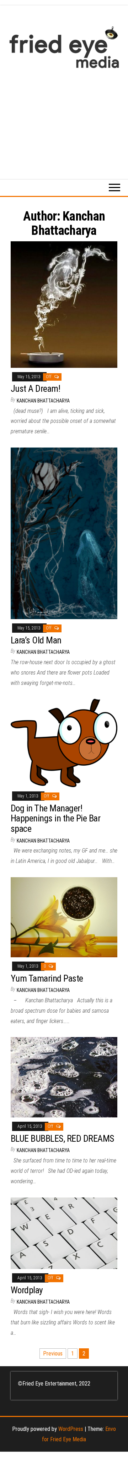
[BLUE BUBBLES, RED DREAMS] (64, 1076)
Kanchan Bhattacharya (43, 401)
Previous (53, 1353)
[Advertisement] (64, 120)
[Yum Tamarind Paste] (64, 916)
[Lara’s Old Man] (64, 532)
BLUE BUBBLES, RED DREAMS (62, 1138)
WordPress (70, 1429)
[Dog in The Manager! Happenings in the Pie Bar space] (64, 742)
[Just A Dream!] (64, 304)
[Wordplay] (64, 1232)
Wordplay (27, 1290)
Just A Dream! (35, 388)
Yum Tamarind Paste (47, 978)
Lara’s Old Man (36, 640)
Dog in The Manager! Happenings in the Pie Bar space (55, 818)
